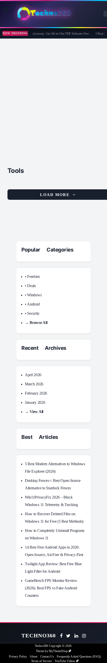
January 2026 (35, 402)
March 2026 (34, 384)
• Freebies (32, 276)
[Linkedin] (76, 635)
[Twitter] (68, 635)
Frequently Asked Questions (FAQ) (79, 656)
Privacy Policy (18, 656)
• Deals (30, 286)
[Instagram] (84, 635)
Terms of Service (41, 661)
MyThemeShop (58, 651)
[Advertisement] (53, 94)
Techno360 (38, 635)
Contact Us (47, 656)
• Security (32, 313)
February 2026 (36, 393)
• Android (32, 304)
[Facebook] (61, 635)
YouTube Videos (65, 661)
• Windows (33, 295)
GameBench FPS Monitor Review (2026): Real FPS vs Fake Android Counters (51, 588)
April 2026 (33, 375)
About (33, 656)
